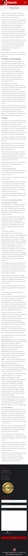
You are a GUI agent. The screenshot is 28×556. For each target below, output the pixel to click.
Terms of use (22, 552)
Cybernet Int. (18, 554)
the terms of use (8, 533)
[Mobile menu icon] (24, 2)
